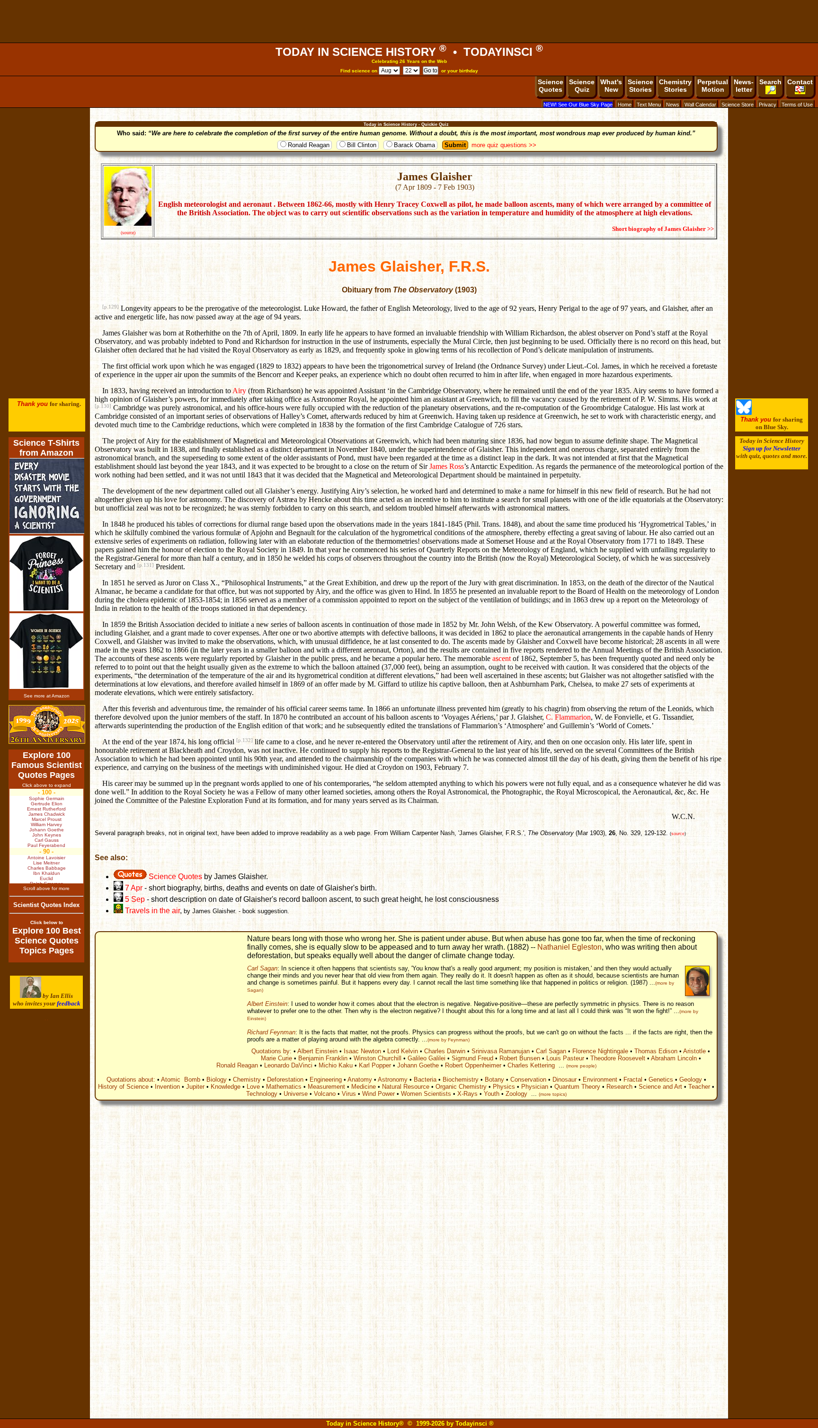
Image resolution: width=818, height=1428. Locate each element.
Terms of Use (797, 104)
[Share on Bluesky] (744, 412)
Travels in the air (151, 911)
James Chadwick (46, 814)
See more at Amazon (47, 695)
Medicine (363, 1086)
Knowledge (225, 1086)
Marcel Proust (47, 819)
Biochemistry (461, 1079)
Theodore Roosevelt (617, 1058)
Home (624, 104)
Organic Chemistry (461, 1086)
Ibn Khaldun (46, 873)
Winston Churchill (377, 1058)
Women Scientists (426, 1093)
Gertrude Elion (46, 803)
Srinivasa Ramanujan (500, 1051)
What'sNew (611, 85)
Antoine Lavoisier (46, 857)
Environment (600, 1079)
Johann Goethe (418, 1065)
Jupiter (195, 1086)
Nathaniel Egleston (569, 947)
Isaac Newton (362, 1051)
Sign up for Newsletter (771, 448)
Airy (239, 391)
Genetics (661, 1079)
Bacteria (425, 1079)
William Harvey (46, 824)
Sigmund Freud (472, 1058)
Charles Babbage (46, 868)
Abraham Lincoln (674, 1058)
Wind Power (378, 1093)
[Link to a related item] (118, 899)
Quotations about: (131, 1079)
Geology (690, 1079)
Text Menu (649, 104)
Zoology (516, 1093)
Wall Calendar (700, 104)
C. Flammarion (568, 717)
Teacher (699, 1086)
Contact (800, 82)
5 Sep (135, 899)
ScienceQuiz (582, 85)
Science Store (737, 104)
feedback (68, 1003)
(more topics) (553, 1094)
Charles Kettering (531, 1065)
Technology (261, 1093)
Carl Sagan (262, 968)
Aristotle (694, 1051)
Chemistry (247, 1079)
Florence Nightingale (600, 1051)
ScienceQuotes (550, 85)
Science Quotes (174, 877)
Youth (491, 1093)
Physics (504, 1086)
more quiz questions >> (503, 145)
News (672, 104)
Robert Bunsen (519, 1058)
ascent (501, 658)
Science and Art (660, 1086)
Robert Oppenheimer (473, 1065)
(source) (128, 232)
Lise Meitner (46, 862)
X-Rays (467, 1093)
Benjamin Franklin (322, 1058)
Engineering (326, 1079)
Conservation (528, 1079)
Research (619, 1086)
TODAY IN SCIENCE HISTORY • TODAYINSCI (409, 51)
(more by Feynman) (448, 1039)
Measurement (326, 1086)
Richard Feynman (271, 1032)
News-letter (744, 85)
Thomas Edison (655, 1051)
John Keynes (46, 834)
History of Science (123, 1086)
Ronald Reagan (308, 145)
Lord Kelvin (402, 1051)
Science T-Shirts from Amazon (46, 448)
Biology (216, 1079)
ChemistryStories (675, 85)
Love (253, 1086)
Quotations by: (271, 1051)
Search (770, 82)
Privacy (767, 104)
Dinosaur (564, 1079)
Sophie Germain (46, 798)
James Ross (446, 466)
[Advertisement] (409, 21)
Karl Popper (375, 1065)
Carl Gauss (47, 840)
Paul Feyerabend (46, 845)
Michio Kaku (336, 1065)
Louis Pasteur (565, 1058)
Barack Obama (414, 145)
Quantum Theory (577, 1086)
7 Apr (132, 888)
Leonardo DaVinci (288, 1065)
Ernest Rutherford (46, 808)
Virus (349, 1093)
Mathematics (284, 1086)
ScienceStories (640, 85)
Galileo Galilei (426, 1058)
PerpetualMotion (712, 85)
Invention (167, 1086)
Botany (494, 1079)
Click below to (46, 922)
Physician (534, 1086)
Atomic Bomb (180, 1079)
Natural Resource (405, 1086)
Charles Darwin (444, 1051)
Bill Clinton (361, 145)
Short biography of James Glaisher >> (663, 229)
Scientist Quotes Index (46, 904)
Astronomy (393, 1079)
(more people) (581, 1065)
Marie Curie (276, 1058)
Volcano (325, 1093)
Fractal (632, 1079)
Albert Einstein (267, 1003)
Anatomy (359, 1079)
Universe (296, 1093)
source (678, 833)
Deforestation (285, 1079)
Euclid (46, 878)
